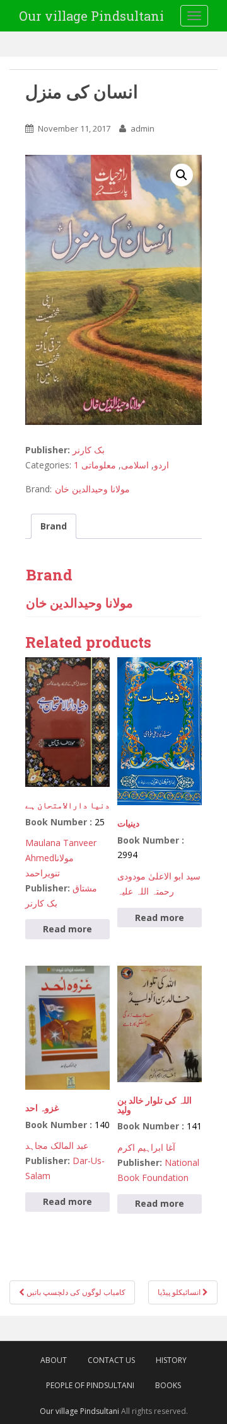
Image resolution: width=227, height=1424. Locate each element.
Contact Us (111, 1360)
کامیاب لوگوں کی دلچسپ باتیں (75, 1292)
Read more (67, 929)
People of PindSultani (90, 1385)
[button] (181, 175)
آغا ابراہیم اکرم (146, 1147)
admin (142, 128)
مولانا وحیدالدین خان (92, 489)
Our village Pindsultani (91, 16)
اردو (161, 465)
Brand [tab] (53, 526)
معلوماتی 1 (95, 465)
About (53, 1360)
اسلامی (135, 465)
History (171, 1360)
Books (168, 1385)
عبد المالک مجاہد (56, 1145)
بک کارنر (89, 450)
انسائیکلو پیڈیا (180, 1292)
